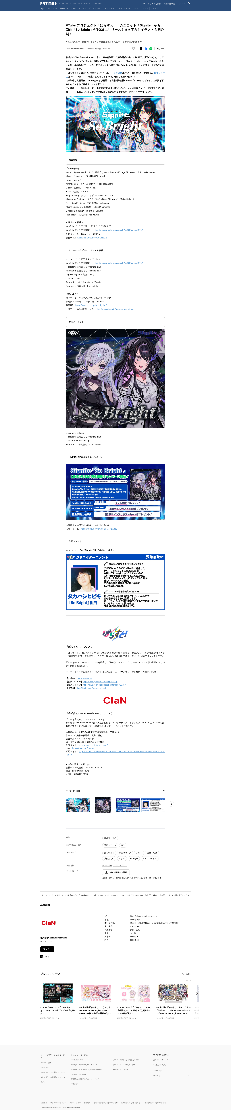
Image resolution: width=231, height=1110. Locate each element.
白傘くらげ (152, 853)
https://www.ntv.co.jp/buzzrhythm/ (91, 305)
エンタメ (82, 8)
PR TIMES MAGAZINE (79, 1074)
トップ (44, 895)
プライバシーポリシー (58, 1103)
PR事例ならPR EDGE (120, 1069)
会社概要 (44, 1103)
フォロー (47, 949)
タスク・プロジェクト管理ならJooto (126, 1060)
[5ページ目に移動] (190, 980)
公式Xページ (157, 1071)
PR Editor (74, 1084)
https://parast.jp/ (85, 678)
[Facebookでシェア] (146, 48)
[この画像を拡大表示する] (78, 805)
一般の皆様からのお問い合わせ (154, 1103)
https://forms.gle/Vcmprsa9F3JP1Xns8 (99, 529)
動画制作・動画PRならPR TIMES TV (84, 1065)
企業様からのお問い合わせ (130, 1103)
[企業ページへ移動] (48, 923)
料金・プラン (45, 1067)
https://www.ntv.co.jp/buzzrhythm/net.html (115, 309)
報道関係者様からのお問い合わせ (106, 1103)
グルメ (145, 8)
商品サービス (110, 838)
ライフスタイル (123, 8)
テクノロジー (51, 8)
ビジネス (136, 8)
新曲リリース (125, 853)
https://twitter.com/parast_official (91, 688)
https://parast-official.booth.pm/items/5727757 (104, 685)
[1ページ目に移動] (163, 790)
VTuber (139, 853)
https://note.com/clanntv (83, 748)
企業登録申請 (169, 3)
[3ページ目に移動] (187, 980)
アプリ (73, 8)
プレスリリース (57, 895)
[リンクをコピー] (163, 48)
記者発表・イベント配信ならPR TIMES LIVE (87, 1069)
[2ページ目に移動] (164, 790)
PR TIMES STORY (77, 1060)
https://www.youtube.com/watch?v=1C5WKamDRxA (118, 230)
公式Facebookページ (160, 1060)
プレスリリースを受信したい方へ (53, 1072)
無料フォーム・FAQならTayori (124, 1065)
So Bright (134, 858)
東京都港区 (107, 865)
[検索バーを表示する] (189, 3)
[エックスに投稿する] (141, 48)
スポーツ (154, 8)
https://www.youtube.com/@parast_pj (100, 682)
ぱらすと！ (109, 853)
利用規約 (87, 1103)
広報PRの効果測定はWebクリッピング (85, 1079)
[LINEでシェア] (151, 48)
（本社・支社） (120, 865)
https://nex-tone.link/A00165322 (92, 238)
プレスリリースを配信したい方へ (53, 1077)
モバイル (64, 8)
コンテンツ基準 (75, 1103)
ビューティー (94, 8)
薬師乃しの (109, 858)
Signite (122, 858)
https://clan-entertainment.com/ (93, 745)
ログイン (181, 3)
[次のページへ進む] (171, 804)
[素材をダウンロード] (158, 48)
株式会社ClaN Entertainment (79, 895)
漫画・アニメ (110, 845)
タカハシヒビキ (150, 858)
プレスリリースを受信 (151, 3)
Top (42, 8)
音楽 (123, 845)
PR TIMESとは (46, 1063)
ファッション (108, 8)
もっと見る (186, 974)
